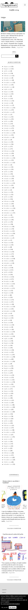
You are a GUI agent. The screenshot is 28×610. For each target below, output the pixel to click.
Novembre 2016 (8, 306)
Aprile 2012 (7, 421)
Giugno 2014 (7, 366)
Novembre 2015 (8, 331)
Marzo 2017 (7, 297)
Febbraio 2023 (8, 151)
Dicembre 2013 (8, 380)
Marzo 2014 (7, 373)
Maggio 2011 (7, 446)
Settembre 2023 (8, 137)
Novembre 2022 (8, 158)
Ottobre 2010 (7, 462)
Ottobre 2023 (7, 135)
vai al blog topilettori (14, 580)
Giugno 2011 (7, 443)
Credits (4, 592)
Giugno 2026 (7, 66)
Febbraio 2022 (8, 176)
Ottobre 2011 (7, 434)
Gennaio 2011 (7, 455)
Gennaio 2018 (7, 279)
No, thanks (12, 607)
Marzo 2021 (7, 199)
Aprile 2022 (7, 171)
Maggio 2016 (7, 318)
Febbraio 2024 (8, 126)
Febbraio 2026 (8, 75)
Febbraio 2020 (8, 226)
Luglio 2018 (7, 265)
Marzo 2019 (7, 249)
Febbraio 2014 (8, 375)
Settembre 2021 (8, 187)
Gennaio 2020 (7, 229)
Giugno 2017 (7, 290)
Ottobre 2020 (7, 210)
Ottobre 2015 (7, 334)
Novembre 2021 (8, 183)
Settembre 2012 (8, 412)
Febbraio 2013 (7, 400)
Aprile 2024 (7, 121)
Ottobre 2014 (7, 359)
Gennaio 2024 (7, 128)
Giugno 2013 (7, 391)
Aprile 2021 (7, 197)
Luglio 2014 (7, 363)
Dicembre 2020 (8, 206)
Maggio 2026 (7, 69)
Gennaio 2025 (7, 103)
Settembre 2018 (8, 263)
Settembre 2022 (8, 162)
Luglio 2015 (7, 338)
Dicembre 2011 (8, 430)
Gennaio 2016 (7, 327)
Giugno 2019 (7, 242)
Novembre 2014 (8, 357)
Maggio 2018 (7, 270)
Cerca (17, 56)
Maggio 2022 (7, 169)
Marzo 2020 (7, 224)
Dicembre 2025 (8, 80)
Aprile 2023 (7, 146)
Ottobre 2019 (7, 235)
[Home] (9, 4)
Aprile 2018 (7, 272)
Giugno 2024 (7, 117)
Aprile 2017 (7, 295)
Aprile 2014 (7, 370)
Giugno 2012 (7, 416)
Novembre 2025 (8, 82)
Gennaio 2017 (7, 302)
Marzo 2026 (7, 73)
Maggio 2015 (7, 343)
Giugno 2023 (7, 142)
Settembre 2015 (8, 336)
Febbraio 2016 (8, 325)
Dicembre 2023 (8, 130)
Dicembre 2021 (8, 181)
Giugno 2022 (7, 167)
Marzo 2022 (7, 174)
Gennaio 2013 (7, 402)
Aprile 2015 (7, 345)
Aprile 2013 (7, 396)
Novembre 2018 (8, 258)
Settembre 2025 (8, 87)
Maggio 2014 (7, 368)
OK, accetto (4, 607)
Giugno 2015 (7, 341)
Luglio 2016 (7, 313)
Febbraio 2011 (7, 453)
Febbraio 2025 (8, 101)
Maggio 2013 (7, 393)
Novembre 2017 (8, 284)
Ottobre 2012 (7, 409)
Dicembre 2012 (8, 405)
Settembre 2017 (8, 288)
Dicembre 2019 (8, 231)
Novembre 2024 (8, 107)
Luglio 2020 (7, 215)
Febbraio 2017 (7, 299)
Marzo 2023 (7, 149)
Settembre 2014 (8, 361)
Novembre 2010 (8, 459)
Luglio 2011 (7, 441)
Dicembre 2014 (8, 354)
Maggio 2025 (7, 94)
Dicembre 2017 (8, 281)
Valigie (3, 17)
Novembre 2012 (8, 407)
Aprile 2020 (7, 222)
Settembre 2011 (8, 437)
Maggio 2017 (7, 293)
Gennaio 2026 (7, 78)
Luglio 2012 (7, 414)
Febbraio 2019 (8, 251)
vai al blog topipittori (14, 528)
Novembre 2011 (8, 432)
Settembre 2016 (8, 311)
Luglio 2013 (7, 389)
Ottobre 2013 (7, 384)
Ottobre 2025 (7, 85)
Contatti (4, 589)
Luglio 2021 (7, 190)
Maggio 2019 (7, 245)
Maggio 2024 (7, 119)
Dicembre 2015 (8, 329)
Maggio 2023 (7, 144)
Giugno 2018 (7, 267)
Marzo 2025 (7, 98)
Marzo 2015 (7, 347)
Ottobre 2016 (7, 309)
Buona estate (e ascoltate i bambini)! (11, 482)
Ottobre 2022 (7, 160)
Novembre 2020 (8, 208)
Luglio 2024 (7, 114)
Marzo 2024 (7, 123)
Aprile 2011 (7, 448)
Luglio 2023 (7, 139)
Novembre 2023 (8, 133)
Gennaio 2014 (7, 377)
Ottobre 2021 (7, 185)
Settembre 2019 (8, 238)
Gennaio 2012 (7, 428)
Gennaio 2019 (7, 254)
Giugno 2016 (7, 315)
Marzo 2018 (7, 274)
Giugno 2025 (7, 91)
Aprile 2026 (7, 71)
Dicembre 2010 (8, 457)
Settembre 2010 (8, 464)
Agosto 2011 (7, 439)
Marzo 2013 (7, 398)
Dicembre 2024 (8, 105)
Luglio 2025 (7, 89)
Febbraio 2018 (7, 277)
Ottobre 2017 (7, 286)
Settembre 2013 (8, 386)
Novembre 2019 (8, 233)
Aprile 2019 (7, 247)
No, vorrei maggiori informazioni (10, 604)
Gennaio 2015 (7, 352)
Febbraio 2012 (7, 425)
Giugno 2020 (7, 217)
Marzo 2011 (7, 450)
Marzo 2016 (7, 322)
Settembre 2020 (8, 213)
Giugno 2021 (7, 192)
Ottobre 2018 (7, 261)
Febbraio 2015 (7, 350)
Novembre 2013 (8, 382)
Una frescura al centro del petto (13, 534)
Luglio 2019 (7, 240)
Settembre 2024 (8, 112)
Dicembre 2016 (8, 304)
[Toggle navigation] (25, 4)
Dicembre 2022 (8, 155)
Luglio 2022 (7, 165)
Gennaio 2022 (7, 178)
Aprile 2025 (7, 96)
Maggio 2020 (7, 219)
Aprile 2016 (7, 320)
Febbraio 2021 (7, 201)
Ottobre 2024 (7, 110)
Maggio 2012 (7, 418)
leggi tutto (20, 47)
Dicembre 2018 (8, 256)
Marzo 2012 (7, 423)
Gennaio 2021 (7, 203)
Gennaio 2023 (7, 153)
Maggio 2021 (7, 194)
